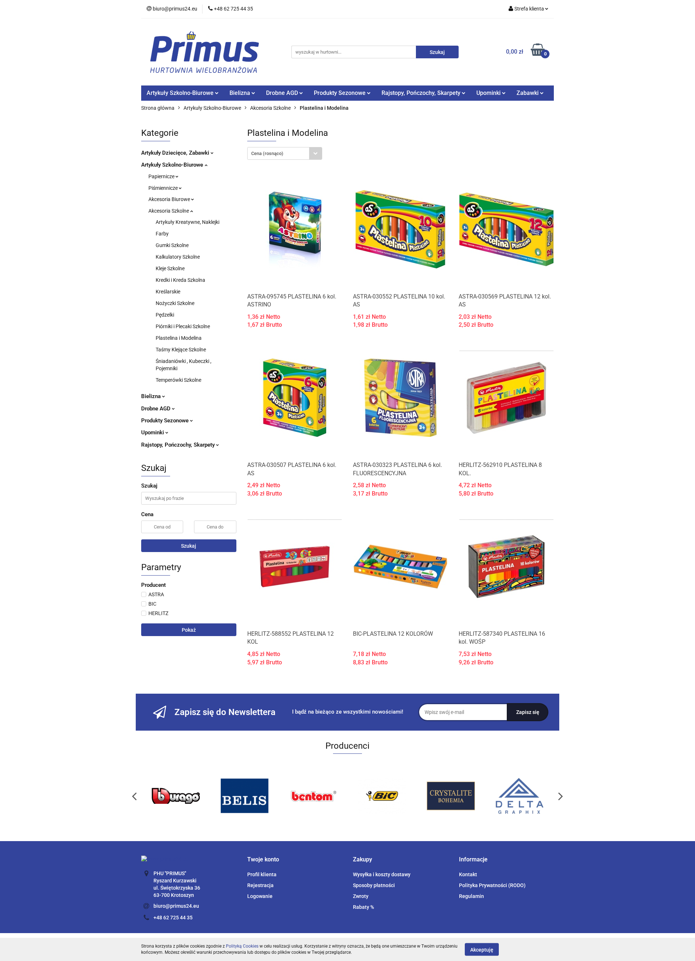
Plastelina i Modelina (179, 338)
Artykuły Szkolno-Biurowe (173, 165)
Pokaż (189, 630)
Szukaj (188, 546)
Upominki (153, 432)
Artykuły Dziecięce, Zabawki (176, 153)
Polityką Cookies (242, 946)
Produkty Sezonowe (165, 420)
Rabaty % (363, 907)
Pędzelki (165, 315)
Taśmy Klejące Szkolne (181, 349)
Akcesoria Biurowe (169, 199)
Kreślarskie (168, 291)
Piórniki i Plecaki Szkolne (183, 326)
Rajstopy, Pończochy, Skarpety (178, 445)
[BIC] (382, 796)
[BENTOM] (313, 796)
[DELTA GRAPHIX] (519, 796)
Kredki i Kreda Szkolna (180, 280)
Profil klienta (262, 874)
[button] (263, 859)
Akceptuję (481, 949)
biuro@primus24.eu (176, 906)
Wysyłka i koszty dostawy (381, 874)
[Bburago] (175, 796)
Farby (162, 234)
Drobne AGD (156, 408)
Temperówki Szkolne (178, 380)
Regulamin (471, 896)
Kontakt (468, 874)
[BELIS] (244, 796)
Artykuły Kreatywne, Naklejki (187, 222)
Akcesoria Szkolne (169, 211)
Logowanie (260, 896)
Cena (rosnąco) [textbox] (267, 153)
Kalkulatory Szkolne (178, 257)
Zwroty (360, 896)
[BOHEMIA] (450, 796)
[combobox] (284, 153)
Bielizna (151, 396)
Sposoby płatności (374, 885)
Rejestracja (260, 885)
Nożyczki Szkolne (175, 303)
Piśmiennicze (163, 188)
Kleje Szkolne (170, 268)
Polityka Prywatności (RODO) (492, 885)
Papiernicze (162, 176)
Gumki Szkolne (172, 245)
